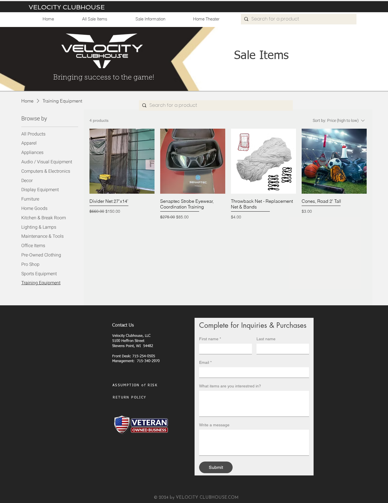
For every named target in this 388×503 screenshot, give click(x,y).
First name (210, 339)
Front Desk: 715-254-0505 (133, 356)
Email (205, 362)
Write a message (214, 425)
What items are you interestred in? (230, 386)
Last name (266, 339)
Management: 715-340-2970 (136, 361)
